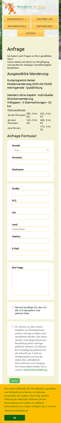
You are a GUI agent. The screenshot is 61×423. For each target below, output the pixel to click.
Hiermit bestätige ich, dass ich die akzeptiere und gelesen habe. (30, 310)
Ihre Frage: (17, 267)
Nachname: (18, 169)
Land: (15, 224)
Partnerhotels (17, 26)
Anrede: (16, 145)
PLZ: (14, 200)
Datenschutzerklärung (35, 369)
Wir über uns (45, 19)
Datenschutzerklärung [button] (16, 410)
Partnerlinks (45, 26)
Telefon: (16, 236)
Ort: (14, 212)
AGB (21, 310)
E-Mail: (15, 248)
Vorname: (17, 157)
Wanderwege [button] (15, 19)
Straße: (16, 188)
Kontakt (31, 33)
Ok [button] (14, 417)
